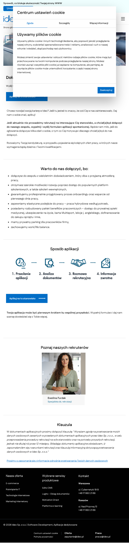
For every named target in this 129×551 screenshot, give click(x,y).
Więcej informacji (99, 23)
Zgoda (30, 23)
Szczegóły (64, 23)
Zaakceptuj (106, 90)
